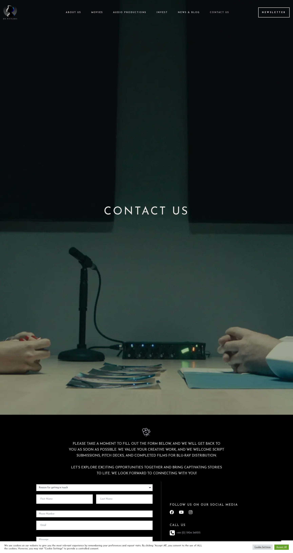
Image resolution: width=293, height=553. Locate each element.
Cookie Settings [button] (263, 547)
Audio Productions (129, 12)
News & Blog (189, 12)
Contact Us (219, 12)
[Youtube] (181, 512)
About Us (73, 12)
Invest (162, 12)
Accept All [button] (281, 547)
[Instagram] (190, 512)
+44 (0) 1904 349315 (188, 533)
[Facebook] (172, 512)
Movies (97, 12)
